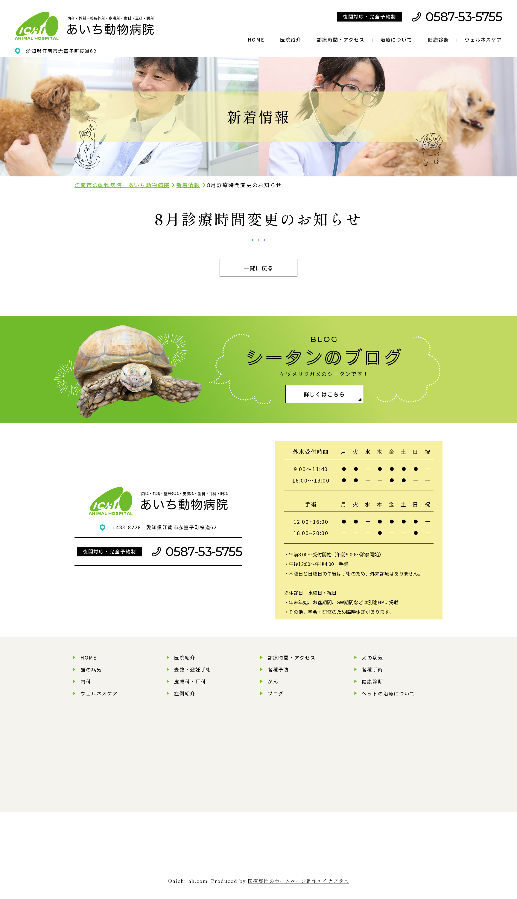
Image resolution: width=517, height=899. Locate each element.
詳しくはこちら (324, 394)
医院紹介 (290, 39)
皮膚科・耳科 (190, 681)
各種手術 (372, 669)
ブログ (276, 693)
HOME (256, 39)
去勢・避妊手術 (193, 669)
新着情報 (188, 185)
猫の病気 (91, 669)
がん (273, 681)
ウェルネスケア (483, 39)
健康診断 (438, 39)
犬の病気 (372, 657)
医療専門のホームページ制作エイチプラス (298, 880)
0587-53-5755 (463, 16)
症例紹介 (184, 693)
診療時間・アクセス (341, 39)
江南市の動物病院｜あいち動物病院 (121, 185)
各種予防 (278, 669)
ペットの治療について (388, 693)
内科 (85, 681)
